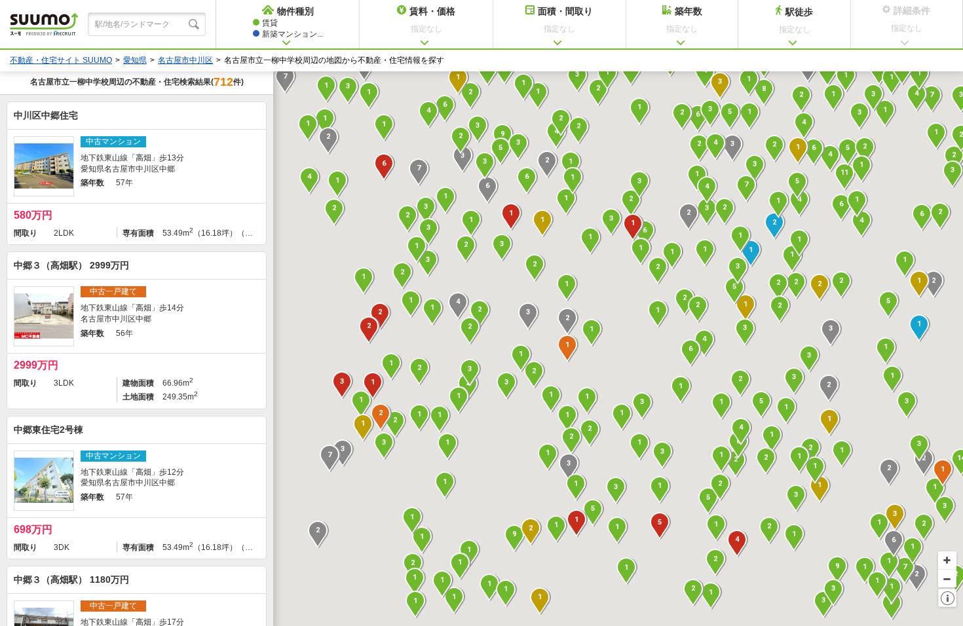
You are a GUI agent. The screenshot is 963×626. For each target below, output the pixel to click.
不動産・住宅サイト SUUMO (61, 60)
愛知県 (135, 60)
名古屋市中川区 (185, 60)
